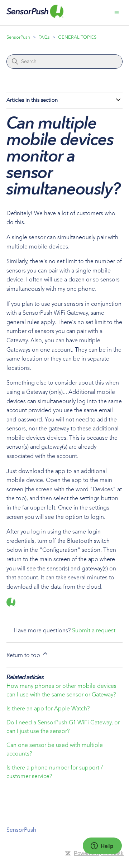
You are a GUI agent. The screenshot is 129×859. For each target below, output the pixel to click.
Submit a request (93, 631)
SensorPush (18, 37)
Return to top (24, 655)
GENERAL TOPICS (77, 37)
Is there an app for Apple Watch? (48, 709)
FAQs (44, 37)
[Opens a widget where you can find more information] (102, 846)
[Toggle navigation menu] (116, 13)
